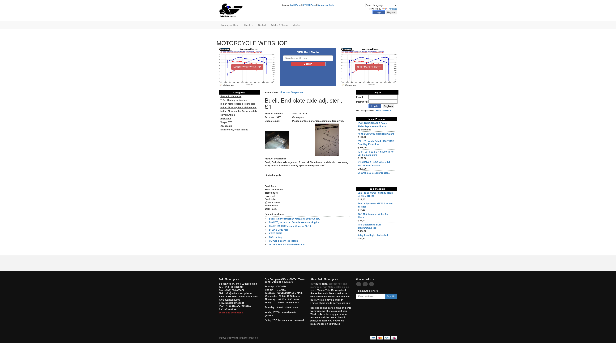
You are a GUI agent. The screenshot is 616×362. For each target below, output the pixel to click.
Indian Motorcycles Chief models (238, 107)
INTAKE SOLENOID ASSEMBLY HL (287, 244)
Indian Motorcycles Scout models (238, 111)
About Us (248, 25)
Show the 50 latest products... (374, 172)
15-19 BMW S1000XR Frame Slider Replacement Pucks (372, 124)
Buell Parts (295, 4)
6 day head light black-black (373, 235)
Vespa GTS (226, 122)
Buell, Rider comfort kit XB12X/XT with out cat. (294, 218)
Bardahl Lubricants (230, 96)
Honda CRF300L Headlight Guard (376, 133)
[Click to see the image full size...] (277, 139)
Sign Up (391, 296)
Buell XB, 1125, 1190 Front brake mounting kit (294, 222)
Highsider (225, 118)
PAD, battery (275, 237)
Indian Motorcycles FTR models (237, 103)
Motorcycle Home (230, 25)
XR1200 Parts (309, 4)
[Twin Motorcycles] (231, 10)
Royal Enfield (227, 114)
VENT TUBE (275, 233)
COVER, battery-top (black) (284, 240)
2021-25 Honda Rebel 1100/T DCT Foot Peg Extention (376, 142)
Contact (262, 25)
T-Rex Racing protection (233, 100)
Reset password (383, 110)
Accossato (226, 125)
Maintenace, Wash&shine (234, 129)
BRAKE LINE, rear (278, 229)
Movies (296, 25)
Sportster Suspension (292, 92)
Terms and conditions (231, 312)
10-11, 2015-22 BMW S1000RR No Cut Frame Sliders (376, 153)
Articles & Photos (279, 25)
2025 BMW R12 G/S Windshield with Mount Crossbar (374, 164)
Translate (392, 8)
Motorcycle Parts (325, 4)
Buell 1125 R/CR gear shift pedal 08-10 (290, 226)
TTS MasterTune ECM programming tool (369, 226)
